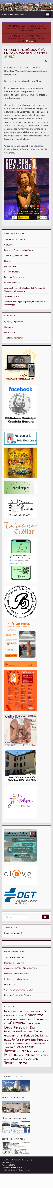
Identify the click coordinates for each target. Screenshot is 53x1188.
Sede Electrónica (11, 296)
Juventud (11, 1050)
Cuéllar (37, 1024)
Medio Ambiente (11, 282)
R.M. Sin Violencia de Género (17, 979)
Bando (7, 1011)
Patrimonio (32, 1055)
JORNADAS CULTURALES (23, 1047)
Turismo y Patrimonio (13, 239)
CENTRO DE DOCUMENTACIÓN (19, 990)
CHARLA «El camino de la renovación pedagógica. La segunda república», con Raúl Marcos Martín (26, 28)
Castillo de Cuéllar (31, 1011)
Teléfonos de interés (13, 338)
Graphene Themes (23, 1170)
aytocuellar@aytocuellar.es (12, 1167)
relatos (6, 1059)
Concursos (40, 1019)
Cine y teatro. (20, 1016)
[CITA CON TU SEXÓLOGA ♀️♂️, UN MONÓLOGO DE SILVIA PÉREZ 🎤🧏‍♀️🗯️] (26, 189)
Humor (42, 1043)
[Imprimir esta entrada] (46, 60)
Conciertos (34, 1015)
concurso (10, 1019)
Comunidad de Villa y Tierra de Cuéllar (21, 968)
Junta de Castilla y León (14, 957)
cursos (28, 1023)
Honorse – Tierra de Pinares (16, 973)
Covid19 (7, 1024)
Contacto (8, 327)
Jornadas (8, 1047)
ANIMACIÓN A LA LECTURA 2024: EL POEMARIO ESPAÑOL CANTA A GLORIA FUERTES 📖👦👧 (26, 38)
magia (31, 1051)
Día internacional (19, 1029)
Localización (9, 332)
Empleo (39, 1031)
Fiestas (7, 261)
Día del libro (24, 1028)
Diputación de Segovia (14, 963)
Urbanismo (9, 266)
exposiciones (14, 1035)
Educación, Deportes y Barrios (17, 250)
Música (10, 1054)
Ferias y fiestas (28, 1039)
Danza (42, 1024)
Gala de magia (22, 1043)
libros (24, 1051)
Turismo (21, 1063)
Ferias (15, 1039)
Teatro (9, 1063)
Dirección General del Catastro (18, 995)
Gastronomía (34, 1043)
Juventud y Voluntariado (15, 255)
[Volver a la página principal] (26, 5)
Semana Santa (30, 1058)
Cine (44, 1011)
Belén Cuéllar (16, 1011)
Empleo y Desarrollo (13, 277)
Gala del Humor (9, 1043)
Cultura (7, 245)
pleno (44, 1055)
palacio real (20, 1055)
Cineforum (9, 1015)
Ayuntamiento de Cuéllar (14, 14)
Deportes (11, 1027)
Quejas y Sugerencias (13, 321)
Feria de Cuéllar (33, 1035)
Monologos (40, 1051)
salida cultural (16, 1059)
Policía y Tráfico (11, 271)
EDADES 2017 (27, 1032)
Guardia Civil (9, 984)
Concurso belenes (24, 1019)
